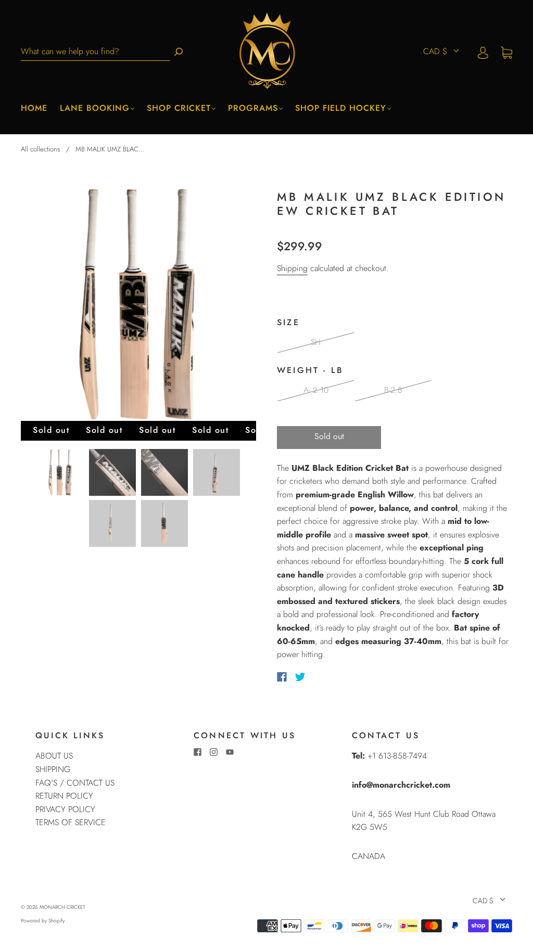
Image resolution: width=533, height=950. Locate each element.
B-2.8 (393, 390)
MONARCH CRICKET (62, 907)
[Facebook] (282, 677)
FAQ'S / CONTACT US (75, 783)
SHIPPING (52, 769)
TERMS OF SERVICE (70, 822)
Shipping (292, 268)
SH (316, 342)
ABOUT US (54, 756)
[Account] (483, 52)
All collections (40, 149)
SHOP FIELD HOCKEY (340, 108)
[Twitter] (300, 677)
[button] (44, 305)
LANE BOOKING (95, 108)
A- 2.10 (315, 390)
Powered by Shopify (43, 921)
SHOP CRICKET (179, 108)
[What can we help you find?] (95, 51)
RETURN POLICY (64, 796)
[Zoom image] (138, 305)
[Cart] (506, 52)
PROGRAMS (253, 108)
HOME (34, 108)
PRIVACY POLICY (65, 809)
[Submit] (178, 51)
